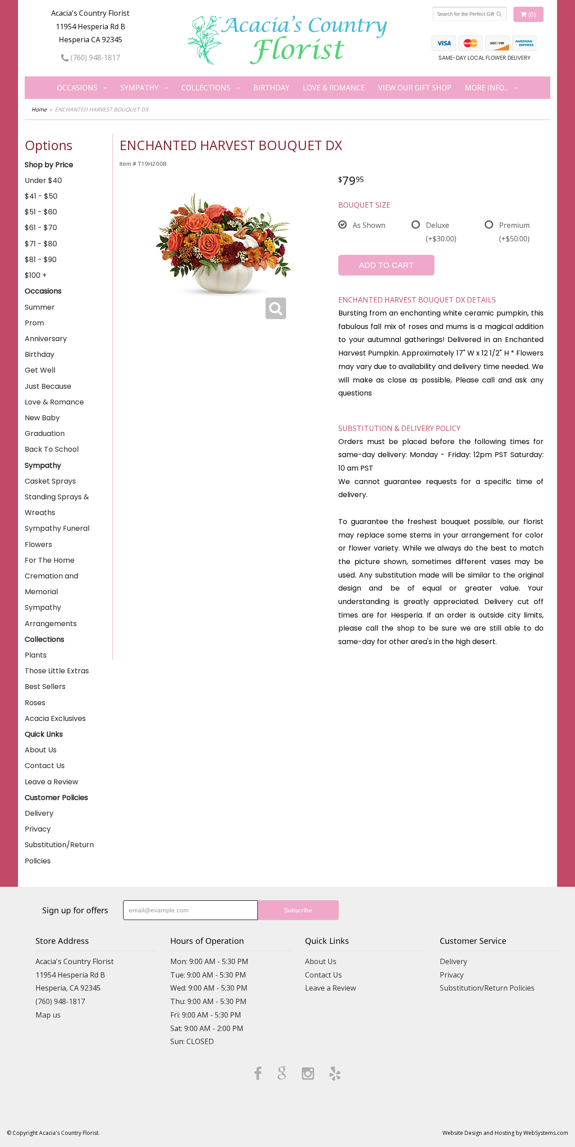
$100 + (36, 275)
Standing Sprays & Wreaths (57, 505)
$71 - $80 (41, 244)
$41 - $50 (41, 196)
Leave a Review (51, 782)
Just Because (48, 386)
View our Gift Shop (414, 88)
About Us (41, 750)
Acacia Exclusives (55, 718)
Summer (40, 307)
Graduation (45, 433)
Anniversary (46, 338)
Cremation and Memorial (51, 584)
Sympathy (139, 88)
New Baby (42, 418)
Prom (34, 323)
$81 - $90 (41, 259)
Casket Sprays (50, 481)
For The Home (50, 560)
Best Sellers (45, 686)
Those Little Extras (57, 671)
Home (39, 109)
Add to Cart (386, 265)
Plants (36, 655)
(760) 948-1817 (94, 57)
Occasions (77, 88)
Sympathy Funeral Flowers (57, 536)
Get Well (40, 370)
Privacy (38, 829)
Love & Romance (334, 88)
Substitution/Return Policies (59, 853)
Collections (205, 88)
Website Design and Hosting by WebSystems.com (505, 1133)
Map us (48, 1015)
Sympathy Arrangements (51, 615)
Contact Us (45, 765)
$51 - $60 (41, 212)
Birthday (271, 88)
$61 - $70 (41, 227)
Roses (35, 703)
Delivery (39, 813)
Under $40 (43, 180)
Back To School (52, 449)
